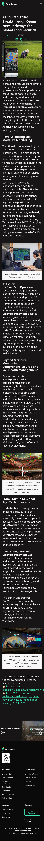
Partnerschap (7, 798)
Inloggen (27, 819)
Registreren (29, 821)
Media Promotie (8, 794)
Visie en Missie (30, 778)
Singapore (6, 813)
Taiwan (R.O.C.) (7, 810)
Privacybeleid (13, 833)
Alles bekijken (7, 774)
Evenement (6, 791)
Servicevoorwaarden (28, 833)
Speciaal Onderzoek (6, 782)
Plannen (27, 781)
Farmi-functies (7, 778)
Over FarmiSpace (31, 774)
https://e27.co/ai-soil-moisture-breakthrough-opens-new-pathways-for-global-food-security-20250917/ (20, 698)
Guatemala (6, 817)
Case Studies (6, 787)
